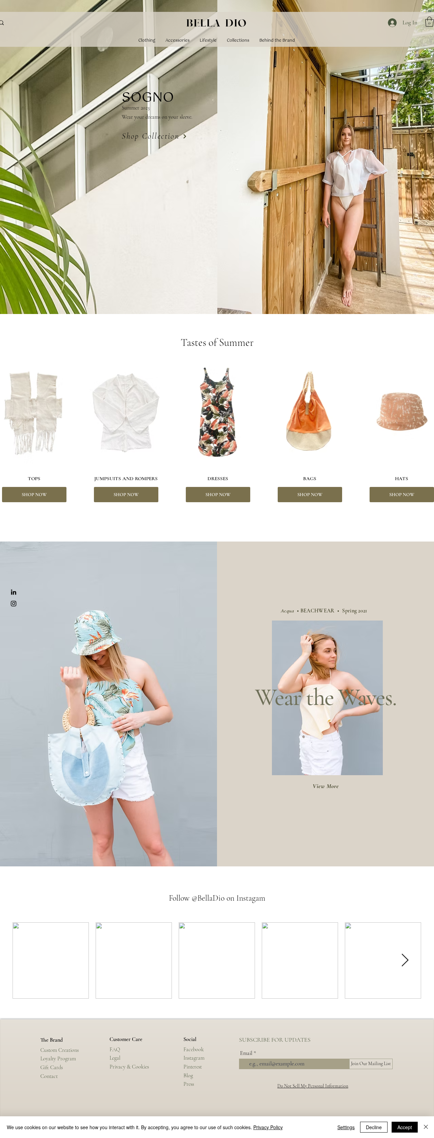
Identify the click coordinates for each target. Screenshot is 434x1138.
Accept (404, 1127)
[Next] (184, 136)
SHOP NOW (34, 494)
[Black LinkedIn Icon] (13, 592)
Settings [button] (346, 1127)
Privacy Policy (268, 1127)
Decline (374, 1127)
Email (246, 1053)
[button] (429, 22)
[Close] (426, 1127)
